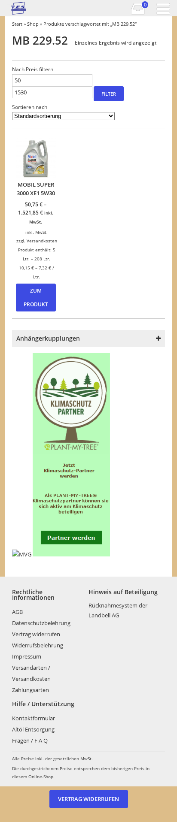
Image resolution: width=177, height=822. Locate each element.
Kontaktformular (33, 718)
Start (17, 24)
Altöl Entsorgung (33, 729)
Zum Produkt (36, 297)
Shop (33, 24)
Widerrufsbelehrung (37, 645)
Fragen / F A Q (30, 740)
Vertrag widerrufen (36, 634)
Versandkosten (42, 241)
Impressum (26, 656)
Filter (108, 94)
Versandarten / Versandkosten (31, 673)
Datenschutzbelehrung (41, 623)
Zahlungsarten (30, 690)
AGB (17, 612)
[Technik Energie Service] (30, 8)
